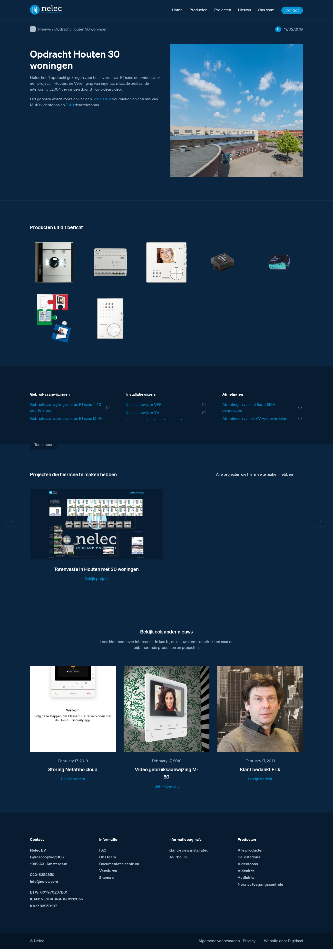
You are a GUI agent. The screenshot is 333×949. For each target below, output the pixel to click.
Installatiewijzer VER (144, 404)
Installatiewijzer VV (142, 412)
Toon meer (43, 444)
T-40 (70, 104)
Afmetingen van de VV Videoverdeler (254, 418)
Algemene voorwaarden (219, 940)
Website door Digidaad (283, 940)
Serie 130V (102, 98)
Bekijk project (96, 578)
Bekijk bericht (73, 778)
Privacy (249, 940)
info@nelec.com (44, 881)
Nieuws (44, 29)
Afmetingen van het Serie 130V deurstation (248, 407)
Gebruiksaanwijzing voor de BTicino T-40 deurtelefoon (65, 407)
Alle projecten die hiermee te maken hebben (254, 474)
